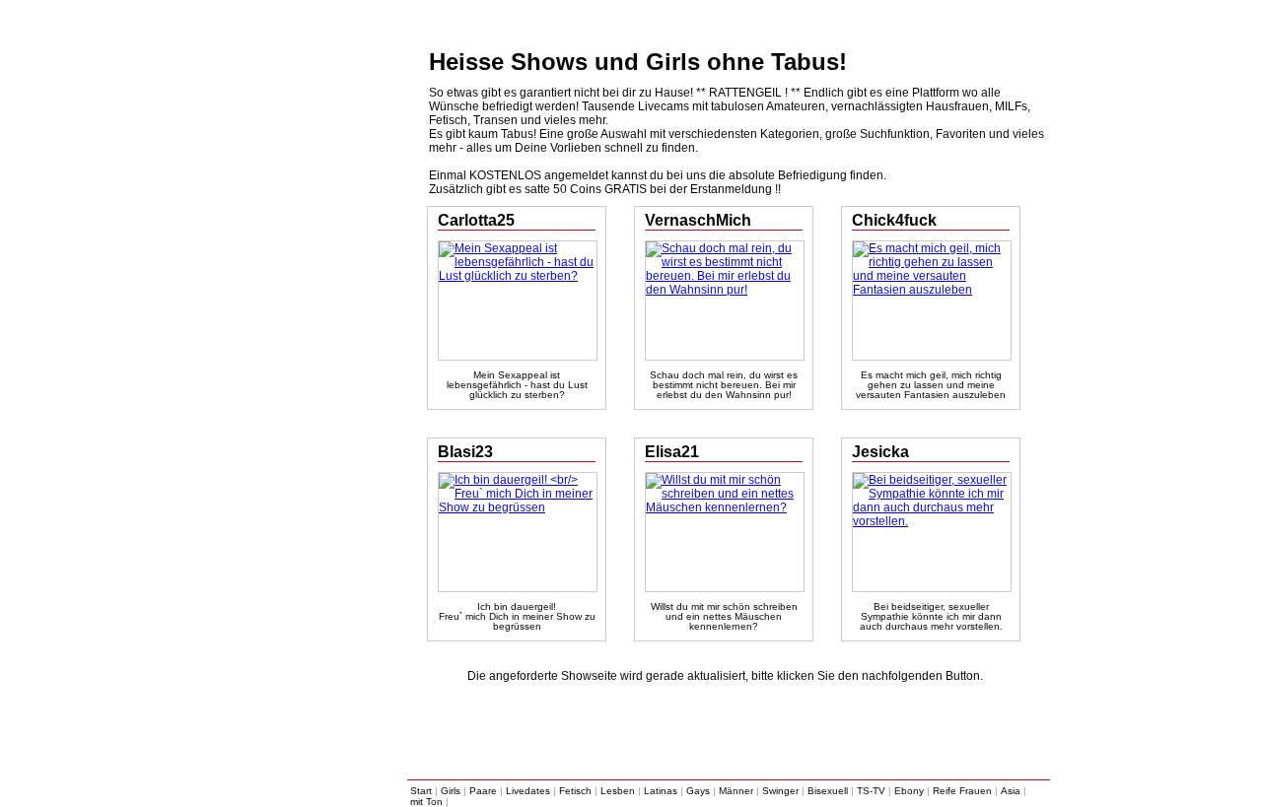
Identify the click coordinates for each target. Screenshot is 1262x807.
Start (421, 790)
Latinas (660, 790)
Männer (736, 790)
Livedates (528, 790)
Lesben (617, 790)
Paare (483, 790)
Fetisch (575, 790)
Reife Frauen (962, 790)
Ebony (909, 790)
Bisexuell (827, 790)
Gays (698, 790)
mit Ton (426, 801)
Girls (450, 790)
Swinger (780, 790)
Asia (1010, 790)
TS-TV (871, 790)
